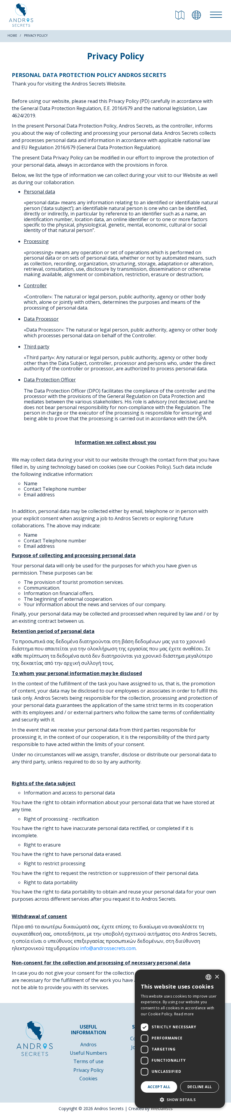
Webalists (162, 1108)
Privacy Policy (88, 1070)
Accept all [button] (159, 1086)
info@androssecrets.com (108, 948)
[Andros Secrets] (21, 15)
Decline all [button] (199, 1086)
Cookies (88, 1078)
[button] (180, 1099)
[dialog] (180, 1039)
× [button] (216, 977)
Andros (88, 1044)
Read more (184, 1014)
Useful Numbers (88, 1053)
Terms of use (88, 1061)
